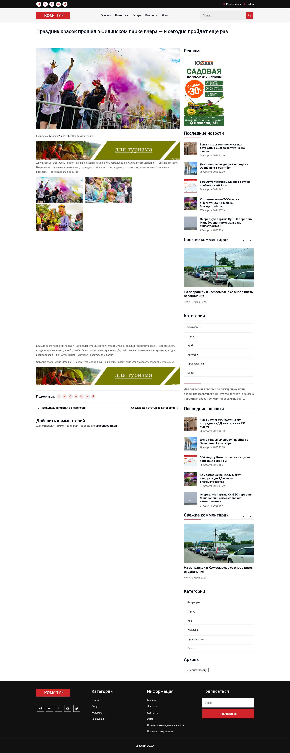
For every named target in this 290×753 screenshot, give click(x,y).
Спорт (190, 372)
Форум (137, 15)
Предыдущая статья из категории (63, 407)
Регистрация (233, 4)
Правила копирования (160, 731)
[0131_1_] (108, 150)
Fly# (186, 302)
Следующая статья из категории (153, 407)
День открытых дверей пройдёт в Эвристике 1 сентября (224, 165)
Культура (41, 136)
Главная (106, 15)
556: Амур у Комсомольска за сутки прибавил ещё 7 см (225, 183)
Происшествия (196, 363)
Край (190, 345)
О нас (165, 15)
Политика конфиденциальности (165, 725)
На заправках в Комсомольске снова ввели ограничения (219, 294)
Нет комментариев (82, 136)
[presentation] (243, 240)
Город (191, 336)
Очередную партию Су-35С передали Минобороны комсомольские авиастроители (226, 222)
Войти (250, 4)
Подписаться (228, 713)
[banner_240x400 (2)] (204, 92)
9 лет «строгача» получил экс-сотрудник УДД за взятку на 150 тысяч (223, 148)
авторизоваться (106, 425)
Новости (121, 15)
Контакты (151, 15)
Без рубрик (193, 327)
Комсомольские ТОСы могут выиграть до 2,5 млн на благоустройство (220, 203)
